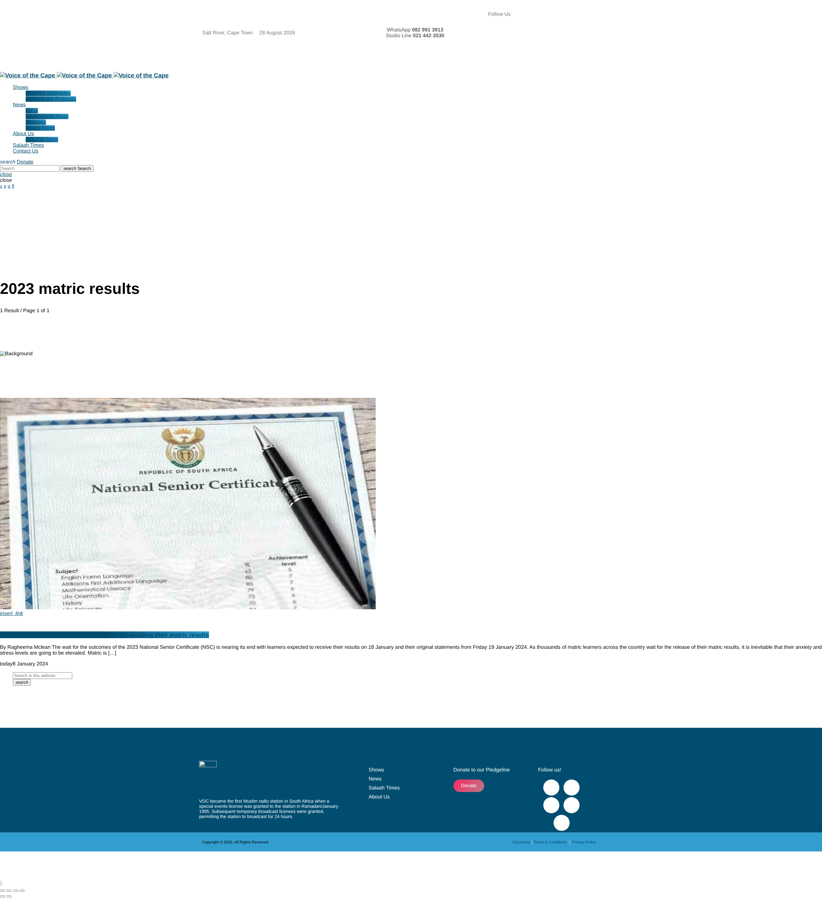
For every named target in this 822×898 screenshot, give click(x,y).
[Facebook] (563, 14)
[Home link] (84, 75)
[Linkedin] (598, 32)
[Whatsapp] (563, 50)
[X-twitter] (581, 14)
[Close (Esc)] (22, 891)
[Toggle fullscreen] (9, 891)
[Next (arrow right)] (9, 896)
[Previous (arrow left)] (2, 896)
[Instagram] (563, 32)
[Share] (15, 891)
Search (77, 168)
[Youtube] (598, 14)
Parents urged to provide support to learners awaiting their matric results (104, 634)
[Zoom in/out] (2, 891)
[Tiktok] (581, 32)
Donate (25, 162)
